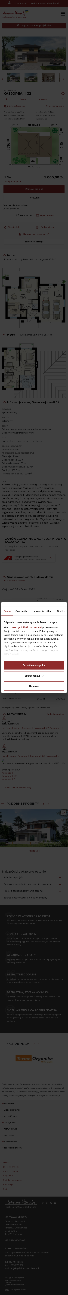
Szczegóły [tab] (21, 611)
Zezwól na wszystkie (34, 665)
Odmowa (34, 686)
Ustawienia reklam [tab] (42, 611)
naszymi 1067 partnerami (27, 627)
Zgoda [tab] (7, 611)
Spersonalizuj (32, 675)
